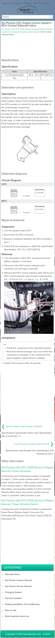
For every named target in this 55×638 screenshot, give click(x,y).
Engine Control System (30, 32)
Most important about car (17, 616)
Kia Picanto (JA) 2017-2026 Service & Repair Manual (23, 29)
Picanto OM (16, 3)
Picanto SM (27, 3)
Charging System (13, 592)
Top (40, 3)
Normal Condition (13, 598)
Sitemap (46, 3)
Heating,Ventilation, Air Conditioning (22, 604)
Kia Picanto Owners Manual (18, 580)
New (35, 3)
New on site (10, 610)
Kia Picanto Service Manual (18, 586)
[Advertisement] (27, 47)
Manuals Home (12, 574)
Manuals (6, 3)
